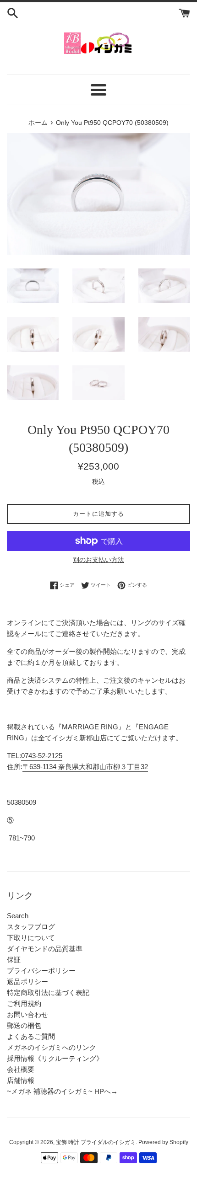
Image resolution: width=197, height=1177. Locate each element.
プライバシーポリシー (41, 970)
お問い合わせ (27, 1014)
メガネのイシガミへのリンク (51, 1047)
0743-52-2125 (41, 756)
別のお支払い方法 (98, 559)
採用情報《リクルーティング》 (55, 1058)
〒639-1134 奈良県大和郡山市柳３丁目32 (85, 766)
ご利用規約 (24, 1003)
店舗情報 (20, 1080)
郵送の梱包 (24, 1025)
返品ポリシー (27, 981)
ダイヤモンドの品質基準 (44, 948)
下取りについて (31, 938)
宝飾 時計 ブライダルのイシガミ (96, 1142)
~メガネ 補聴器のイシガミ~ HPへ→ (62, 1091)
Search (17, 916)
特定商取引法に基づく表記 (48, 992)
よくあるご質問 (31, 1036)
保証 (14, 959)
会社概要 (20, 1069)
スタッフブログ (31, 927)
